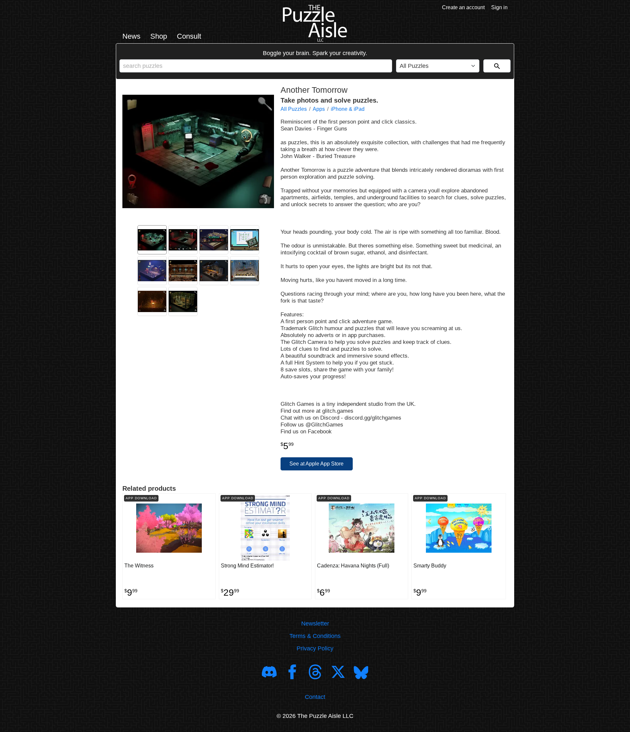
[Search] (497, 65)
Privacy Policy (315, 648)
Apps (319, 109)
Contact (315, 697)
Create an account (463, 7)
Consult (189, 36)
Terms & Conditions (315, 636)
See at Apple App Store (316, 463)
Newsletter (315, 623)
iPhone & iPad (348, 109)
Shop (158, 36)
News (131, 36)
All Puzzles (294, 109)
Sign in (499, 7)
